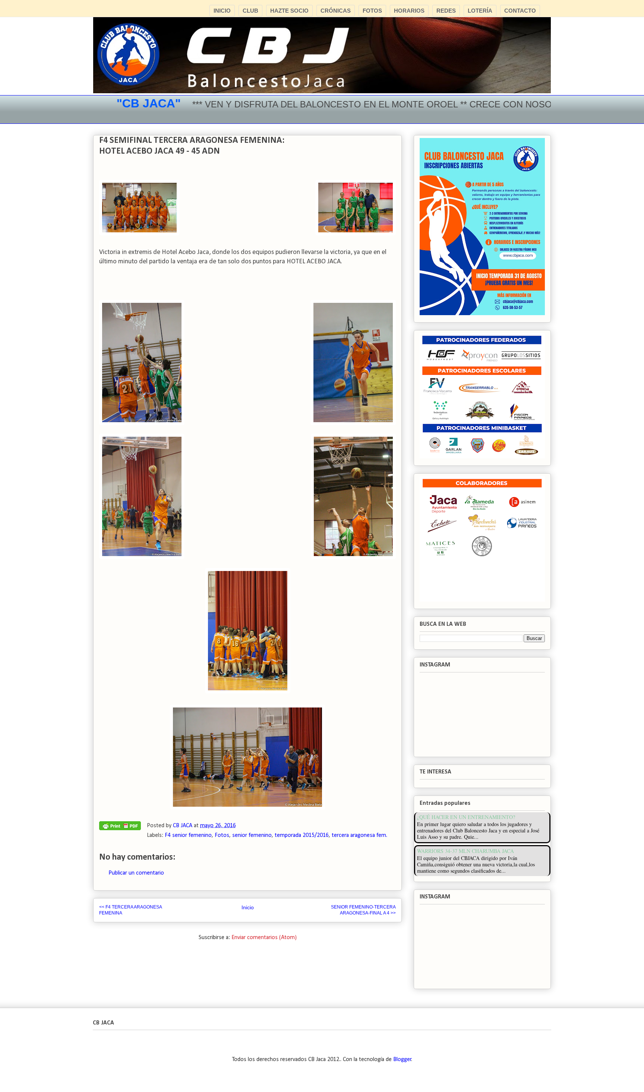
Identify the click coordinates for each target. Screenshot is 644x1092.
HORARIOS (409, 10)
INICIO (222, 10)
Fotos (222, 835)
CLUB (250, 10)
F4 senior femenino (188, 835)
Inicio (248, 907)
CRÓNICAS (336, 10)
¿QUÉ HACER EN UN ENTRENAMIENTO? (466, 816)
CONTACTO (520, 10)
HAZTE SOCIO (289, 10)
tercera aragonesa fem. (359, 835)
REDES (446, 10)
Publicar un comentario (136, 873)
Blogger (402, 1060)
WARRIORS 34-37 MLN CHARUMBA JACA (465, 850)
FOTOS (372, 10)
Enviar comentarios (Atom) (264, 938)
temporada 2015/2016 (302, 835)
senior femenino (252, 835)
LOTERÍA (480, 10)
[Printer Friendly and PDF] (120, 827)
